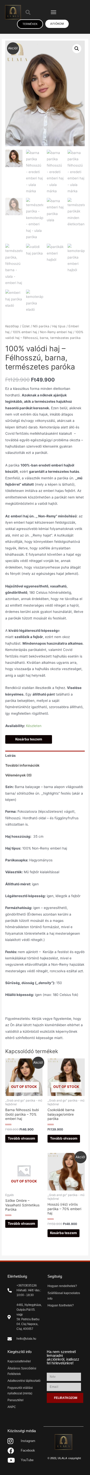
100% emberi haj (24, 332)
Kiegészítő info (20, 1352)
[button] (53, 12)
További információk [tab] (22, 765)
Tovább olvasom (21, 1138)
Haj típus (59, 326)
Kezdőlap (12, 326)
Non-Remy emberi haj (56, 332)
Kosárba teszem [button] (63, 1233)
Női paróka (41, 326)
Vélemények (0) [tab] (18, 775)
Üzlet (26, 326)
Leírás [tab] (10, 756)
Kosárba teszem (28, 739)
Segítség (55, 1276)
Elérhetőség (17, 1276)
